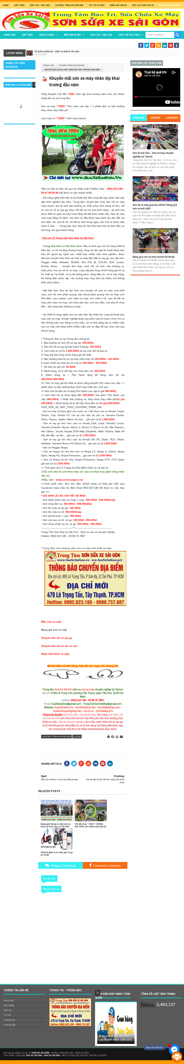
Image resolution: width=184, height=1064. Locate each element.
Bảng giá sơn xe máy (54, 629)
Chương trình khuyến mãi (69, 5)
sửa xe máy (87, 689)
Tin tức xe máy (97, 5)
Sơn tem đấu (70, 714)
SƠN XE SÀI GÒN (40, 1053)
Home (6, 5)
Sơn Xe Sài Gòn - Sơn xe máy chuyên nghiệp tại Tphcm (153, 154)
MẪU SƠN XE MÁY (72, 34)
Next (132, 1025)
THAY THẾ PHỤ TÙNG (129, 34)
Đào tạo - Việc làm (101, 34)
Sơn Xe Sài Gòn (52, 1055)
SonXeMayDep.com (109, 707)
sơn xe (79, 718)
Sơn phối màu (88, 714)
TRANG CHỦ (9, 34)
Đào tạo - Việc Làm (40, 5)
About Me (9, 1000)
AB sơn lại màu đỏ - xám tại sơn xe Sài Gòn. (56, 51)
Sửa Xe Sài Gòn (63, 689)
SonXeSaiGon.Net (85, 707)
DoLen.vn (89, 711)
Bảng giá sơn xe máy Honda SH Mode (153, 257)
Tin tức (7, 1015)
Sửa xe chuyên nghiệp (70, 721)
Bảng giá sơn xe (118, 5)
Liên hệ (7, 1010)
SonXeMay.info (104, 711)
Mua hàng (9, 1005)
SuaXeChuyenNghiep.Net (67, 711)
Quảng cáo (9, 1020)
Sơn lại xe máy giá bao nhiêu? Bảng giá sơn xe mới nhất (155, 206)
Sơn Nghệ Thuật (159, 41)
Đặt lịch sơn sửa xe (143, 5)
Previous (99, 1025)
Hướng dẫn (9, 1024)
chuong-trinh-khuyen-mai (71, 65)
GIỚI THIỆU (19, 5)
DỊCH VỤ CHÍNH (46, 34)
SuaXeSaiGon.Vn (63, 707)
